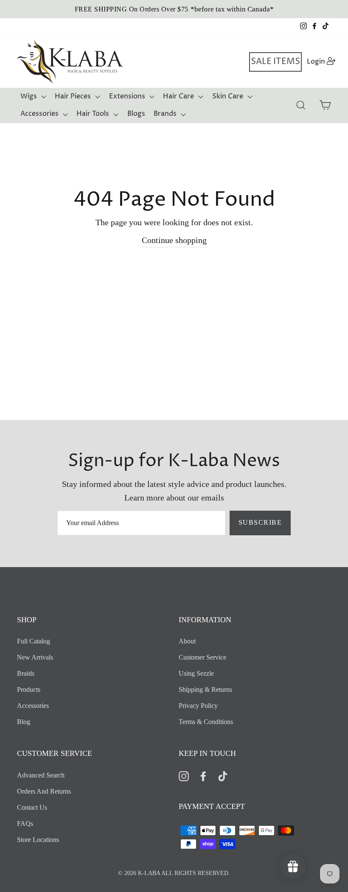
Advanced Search (41, 775)
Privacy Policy (198, 705)
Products (28, 689)
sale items (275, 61)
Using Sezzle (196, 673)
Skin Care (227, 96)
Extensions (127, 96)
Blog (23, 721)
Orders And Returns (44, 791)
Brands (165, 113)
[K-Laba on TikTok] (223, 775)
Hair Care (178, 96)
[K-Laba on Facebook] (203, 775)
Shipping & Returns (205, 689)
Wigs (28, 96)
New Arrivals (35, 657)
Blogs (136, 113)
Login (321, 61)
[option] (174, 9)
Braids (25, 673)
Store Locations (38, 839)
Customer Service (202, 657)
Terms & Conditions (206, 721)
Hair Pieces (73, 96)
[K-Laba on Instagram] (184, 775)
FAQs (25, 823)
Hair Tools (92, 113)
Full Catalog (33, 641)
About (187, 641)
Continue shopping (174, 240)
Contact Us (32, 807)
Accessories (39, 113)
